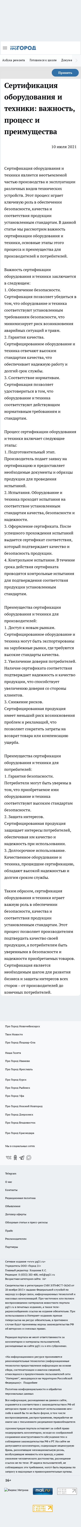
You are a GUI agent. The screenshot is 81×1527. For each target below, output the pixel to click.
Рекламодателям (16, 1238)
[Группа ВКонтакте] (8, 1157)
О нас (8, 1181)
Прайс (9, 1230)
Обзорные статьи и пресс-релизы (26, 1222)
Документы (69, 60)
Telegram (10, 1173)
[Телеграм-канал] (22, 1157)
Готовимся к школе (43, 60)
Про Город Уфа (14, 1095)
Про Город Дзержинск (19, 1114)
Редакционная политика (20, 1198)
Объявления (12, 1206)
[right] (76, 60)
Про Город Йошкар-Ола (20, 1042)
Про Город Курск (15, 1079)
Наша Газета (13, 1052)
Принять (65, 73)
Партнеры (11, 1247)
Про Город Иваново (17, 1061)
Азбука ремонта (13, 60)
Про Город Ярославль (19, 1069)
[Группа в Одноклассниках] (15, 1157)
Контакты (11, 1190)
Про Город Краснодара (19, 1133)
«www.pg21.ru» (36, 1261)
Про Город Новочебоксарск (22, 1026)
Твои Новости (14, 1034)
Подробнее (30, 1382)
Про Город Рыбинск (17, 1087)
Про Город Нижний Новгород (24, 1106)
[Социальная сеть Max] (28, 1157)
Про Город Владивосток (20, 1122)
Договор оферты (15, 1214)
